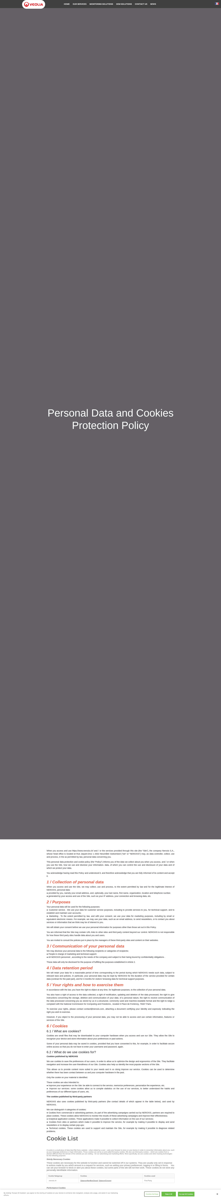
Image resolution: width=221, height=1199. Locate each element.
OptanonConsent (105, 1181)
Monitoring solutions (101, 4)
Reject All (168, 1194)
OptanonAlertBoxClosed (89, 1181)
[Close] (217, 1194)
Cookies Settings (152, 1194)
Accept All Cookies (186, 1194)
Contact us (141, 4)
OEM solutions (124, 4)
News (153, 4)
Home (67, 4)
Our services (79, 4)
